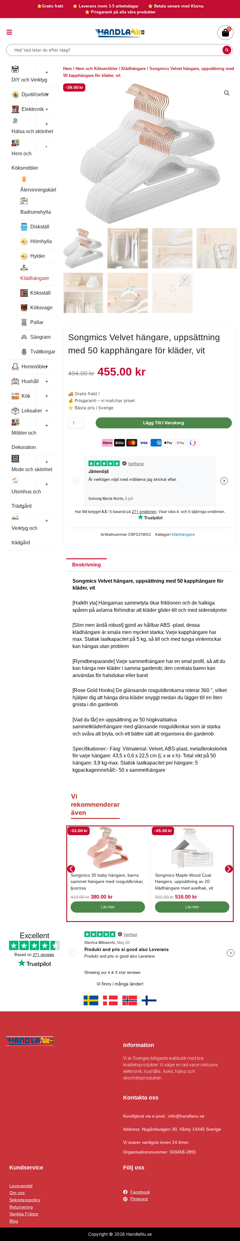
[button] (226, 93)
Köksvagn (41, 307)
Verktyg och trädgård (25, 535)
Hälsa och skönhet (32, 131)
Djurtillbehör (35, 94)
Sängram (40, 337)
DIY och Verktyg (29, 79)
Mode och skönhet (32, 469)
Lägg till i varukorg (163, 422)
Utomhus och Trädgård (26, 499)
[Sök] (226, 50)
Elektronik (33, 109)
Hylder (37, 256)
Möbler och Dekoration (24, 440)
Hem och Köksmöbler (25, 161)
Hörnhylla (41, 241)
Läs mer (108, 907)
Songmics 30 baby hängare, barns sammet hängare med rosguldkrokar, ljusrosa (107, 881)
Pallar (36, 322)
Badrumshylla (35, 212)
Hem (67, 68)
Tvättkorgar (42, 351)
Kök (26, 396)
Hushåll (30, 381)
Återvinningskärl (38, 189)
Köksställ (40, 293)
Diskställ (39, 226)
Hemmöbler (35, 366)
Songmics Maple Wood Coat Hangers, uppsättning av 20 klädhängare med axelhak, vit (184, 881)
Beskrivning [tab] (86, 564)
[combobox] (115, 50)
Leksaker (32, 410)
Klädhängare (34, 278)
